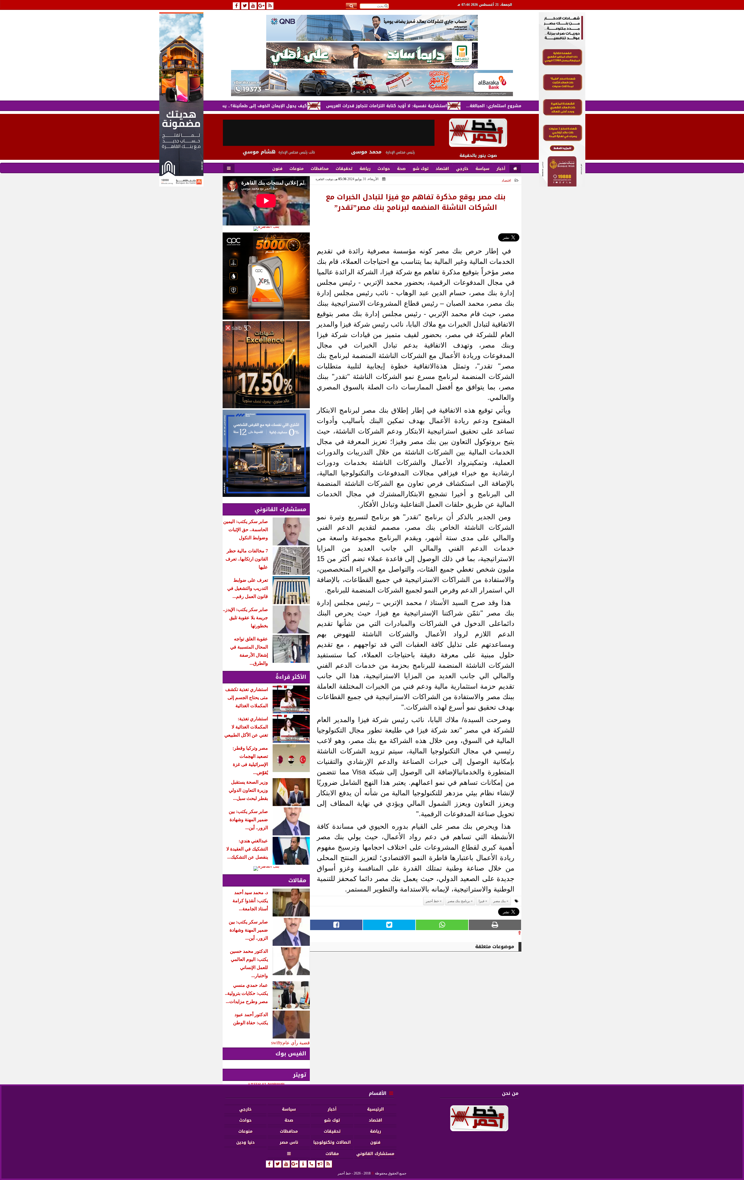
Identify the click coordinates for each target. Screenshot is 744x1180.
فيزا (481, 901)
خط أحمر (432, 901)
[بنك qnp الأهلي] (372, 28)
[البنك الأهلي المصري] (372, 55)
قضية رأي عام (296, 1042)
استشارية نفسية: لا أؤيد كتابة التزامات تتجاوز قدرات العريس (430, 106)
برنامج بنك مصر (459, 901)
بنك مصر (499, 901)
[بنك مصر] (562, 184)
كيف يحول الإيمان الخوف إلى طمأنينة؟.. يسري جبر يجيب (296, 106)
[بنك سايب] (266, 364)
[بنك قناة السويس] (266, 453)
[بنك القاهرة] (266, 228)
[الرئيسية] (515, 168)
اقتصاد (506, 180)
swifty (276, 1042)
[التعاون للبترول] (266, 276)
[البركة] (372, 83)
